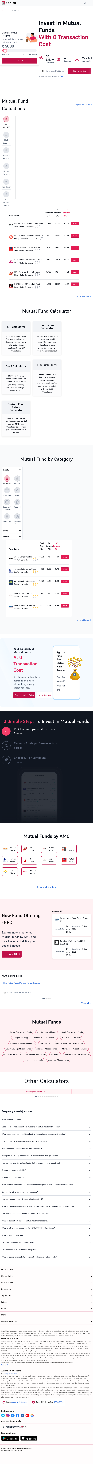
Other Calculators (46, 1080)
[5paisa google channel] (32, 1415)
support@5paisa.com (19, 1402)
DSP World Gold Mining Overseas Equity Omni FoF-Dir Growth (28, 223)
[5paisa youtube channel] (27, 1415)
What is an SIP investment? (13, 1235)
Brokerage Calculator (34, 1091)
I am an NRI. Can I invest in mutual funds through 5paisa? (25, 1213)
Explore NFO (12, 954)
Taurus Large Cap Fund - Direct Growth (24, 593)
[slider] (5, 51)
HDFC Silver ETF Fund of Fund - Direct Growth (27, 284)
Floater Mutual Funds (33, 1060)
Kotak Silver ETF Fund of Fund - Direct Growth (28, 247)
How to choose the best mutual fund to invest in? (22, 1148)
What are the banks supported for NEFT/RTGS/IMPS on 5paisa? (28, 1228)
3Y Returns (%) (66, 212)
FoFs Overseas (26, 226)
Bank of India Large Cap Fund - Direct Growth (24, 605)
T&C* (61, 76)
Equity (6, 470)
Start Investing (79, 71)
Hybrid (6, 536)
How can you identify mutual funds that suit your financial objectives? (31, 1163)
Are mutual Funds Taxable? (13, 1177)
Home (4, 11)
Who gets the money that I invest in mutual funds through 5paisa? (30, 1156)
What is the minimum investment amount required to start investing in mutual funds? (38, 1206)
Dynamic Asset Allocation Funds (69, 1043)
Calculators (6, 1289)
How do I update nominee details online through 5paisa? (25, 1141)
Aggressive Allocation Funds (22, 1043)
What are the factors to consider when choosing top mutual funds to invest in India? (37, 1184)
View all (85, 1003)
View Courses (45, 695)
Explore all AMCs (45, 887)
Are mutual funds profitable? (14, 1170)
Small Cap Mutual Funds (72, 1032)
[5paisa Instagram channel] (8, 1415)
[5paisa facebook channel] (17, 1415)
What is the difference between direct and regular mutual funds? (29, 1257)
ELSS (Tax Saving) (20, 1037)
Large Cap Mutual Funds (25, 560)
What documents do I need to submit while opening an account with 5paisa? (34, 1134)
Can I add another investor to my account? (20, 1192)
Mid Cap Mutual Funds (46, 1032)
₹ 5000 (8, 46)
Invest (75, 223)
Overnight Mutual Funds (58, 1060)
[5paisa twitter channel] (13, 1415)
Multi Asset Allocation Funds (74, 1049)
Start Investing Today (24, 695)
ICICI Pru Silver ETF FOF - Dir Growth (26, 272)
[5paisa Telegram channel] (3, 1415)
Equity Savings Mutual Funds (18, 1049)
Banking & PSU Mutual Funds (77, 1054)
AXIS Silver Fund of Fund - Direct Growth (28, 259)
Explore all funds (82, 104)
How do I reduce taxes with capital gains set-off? (22, 1199)
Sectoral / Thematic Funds (44, 1037)
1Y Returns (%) (57, 212)
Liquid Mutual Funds (12, 1054)
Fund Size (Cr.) (49, 214)
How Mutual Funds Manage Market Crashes (21, 983)
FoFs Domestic (26, 250)
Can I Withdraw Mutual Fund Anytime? (18, 1242)
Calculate (19, 60)
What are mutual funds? (12, 1119)
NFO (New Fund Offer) (71, 1037)
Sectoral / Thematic (25, 238)
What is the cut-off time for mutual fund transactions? (25, 1221)
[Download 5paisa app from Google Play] (10, 1439)
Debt (5, 530)
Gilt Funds (55, 1054)
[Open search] (85, 3)
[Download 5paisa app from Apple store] (28, 1439)
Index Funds (45, 1043)
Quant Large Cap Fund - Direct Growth (24, 557)
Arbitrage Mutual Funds (46, 1049)
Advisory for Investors (9, 1374)
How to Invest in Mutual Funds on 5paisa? (19, 1250)
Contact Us (5, 1365)
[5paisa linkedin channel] (22, 1415)
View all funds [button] (83, 296)
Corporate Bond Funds (36, 1054)
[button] (43, 881)
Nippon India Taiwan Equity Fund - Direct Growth (29, 235)
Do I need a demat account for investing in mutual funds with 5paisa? (31, 1127)
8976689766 (59, 1402)
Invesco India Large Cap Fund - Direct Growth (24, 569)
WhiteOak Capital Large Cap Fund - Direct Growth (25, 581)
